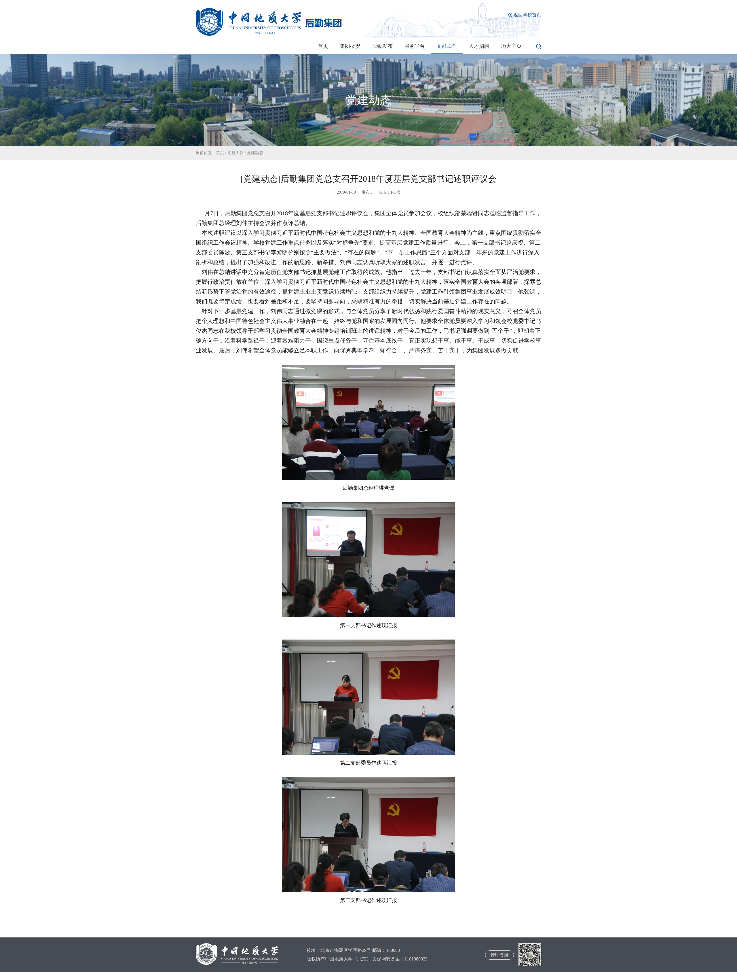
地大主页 (511, 46)
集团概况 (350, 46)
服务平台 (414, 46)
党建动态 (255, 153)
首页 (323, 46)
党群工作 (446, 46)
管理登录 (499, 955)
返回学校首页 (526, 14)
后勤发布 (382, 46)
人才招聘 (479, 46)
